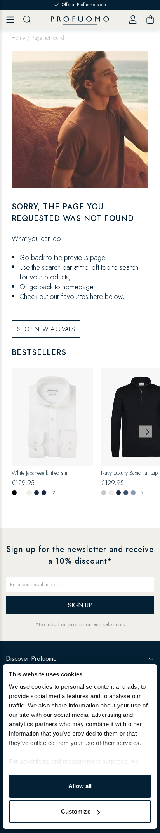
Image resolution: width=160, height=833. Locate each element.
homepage (77, 287)
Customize (75, 811)
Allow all (80, 786)
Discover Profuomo (31, 658)
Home (18, 38)
